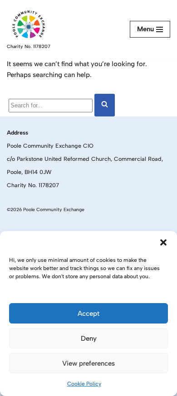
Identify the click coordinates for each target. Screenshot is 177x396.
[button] (163, 242)
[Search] (104, 105)
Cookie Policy (84, 384)
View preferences (88, 363)
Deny (89, 338)
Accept (88, 313)
